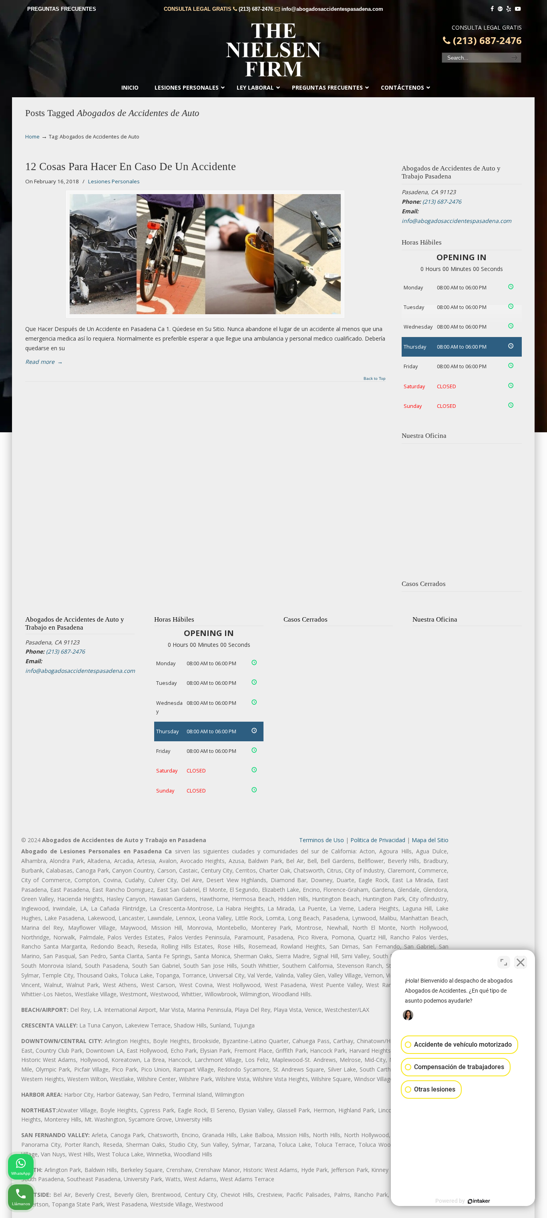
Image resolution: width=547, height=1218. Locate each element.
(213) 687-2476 (256, 9)
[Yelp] (509, 9)
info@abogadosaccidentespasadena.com (332, 9)
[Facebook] (492, 9)
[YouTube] (518, 9)
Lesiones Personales (114, 181)
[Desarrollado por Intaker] (479, 1201)
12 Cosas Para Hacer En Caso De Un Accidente (130, 167)
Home (32, 136)
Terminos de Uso (321, 840)
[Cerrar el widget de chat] (520, 962)
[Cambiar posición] (503, 962)
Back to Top (375, 379)
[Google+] (500, 9)
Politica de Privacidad (377, 840)
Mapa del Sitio (430, 840)
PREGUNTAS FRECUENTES (61, 9)
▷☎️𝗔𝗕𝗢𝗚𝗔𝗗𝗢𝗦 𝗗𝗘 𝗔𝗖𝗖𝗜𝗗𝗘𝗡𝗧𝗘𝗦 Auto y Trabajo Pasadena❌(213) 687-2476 (273, 50)
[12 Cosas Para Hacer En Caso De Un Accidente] (205, 254)
